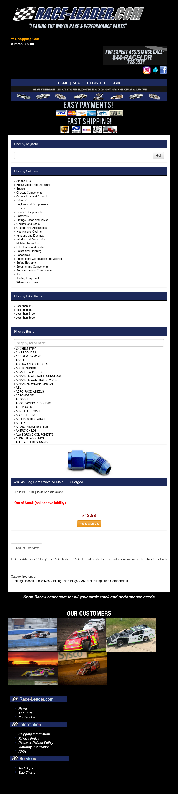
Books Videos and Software (33, 185)
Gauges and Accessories (31, 228)
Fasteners (22, 216)
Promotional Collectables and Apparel (39, 259)
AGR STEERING (26, 415)
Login (114, 82)
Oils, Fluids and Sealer (30, 247)
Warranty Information (34, 747)
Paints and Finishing (28, 251)
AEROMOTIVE (25, 395)
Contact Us (26, 717)
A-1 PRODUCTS (26, 352)
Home (63, 82)
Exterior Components (29, 212)
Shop (78, 82)
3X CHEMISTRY (26, 348)
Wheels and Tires (27, 282)
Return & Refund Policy (35, 742)
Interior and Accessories (31, 239)
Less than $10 (24, 306)
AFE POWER (24, 407)
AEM (18, 388)
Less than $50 (24, 310)
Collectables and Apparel (31, 196)
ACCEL (20, 360)
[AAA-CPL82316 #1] (89, 463)
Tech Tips (25, 768)
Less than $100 (25, 314)
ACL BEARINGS (26, 368)
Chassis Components (29, 192)
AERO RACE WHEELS (30, 391)
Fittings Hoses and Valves (32, 220)
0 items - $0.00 (22, 43)
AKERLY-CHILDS (26, 430)
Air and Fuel (23, 181)
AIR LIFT (21, 423)
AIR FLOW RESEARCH (30, 419)
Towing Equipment (27, 278)
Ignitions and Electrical (30, 235)
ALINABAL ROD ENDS (30, 438)
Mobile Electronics (27, 243)
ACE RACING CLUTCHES (32, 364)
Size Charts (26, 772)
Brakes (20, 189)
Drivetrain (22, 200)
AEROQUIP (23, 399)
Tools (19, 274)
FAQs (22, 751)
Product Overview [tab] (26, 548)
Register (96, 82)
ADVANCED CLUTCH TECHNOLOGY (38, 376)
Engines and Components (32, 204)
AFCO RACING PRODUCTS (33, 403)
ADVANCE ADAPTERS (29, 372)
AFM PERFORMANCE (29, 411)
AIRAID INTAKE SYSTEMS (32, 427)
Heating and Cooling (29, 231)
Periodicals (23, 255)
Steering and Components (32, 266)
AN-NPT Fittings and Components (104, 581)
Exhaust (21, 208)
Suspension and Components (34, 270)
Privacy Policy (28, 738)
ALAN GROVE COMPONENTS (34, 434)
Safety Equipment (27, 263)
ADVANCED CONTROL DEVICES (36, 380)
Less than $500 (25, 317)
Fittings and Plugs (65, 581)
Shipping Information (34, 734)
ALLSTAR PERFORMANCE (32, 442)
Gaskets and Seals (28, 224)
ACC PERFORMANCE (29, 356)
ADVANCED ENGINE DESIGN (34, 384)
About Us (25, 713)
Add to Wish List (89, 523)
